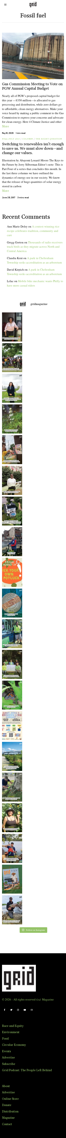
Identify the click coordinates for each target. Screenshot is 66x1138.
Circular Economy (14, 1045)
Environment (10, 1032)
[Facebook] (4, 1009)
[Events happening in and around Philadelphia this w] (11, 572)
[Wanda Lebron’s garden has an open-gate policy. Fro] (11, 817)
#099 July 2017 (11, 139)
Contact (7, 1124)
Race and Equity (13, 1026)
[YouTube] (24, 1009)
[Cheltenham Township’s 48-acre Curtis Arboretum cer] (11, 664)
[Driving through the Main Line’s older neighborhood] (11, 787)
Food (5, 1039)
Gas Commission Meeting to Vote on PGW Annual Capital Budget (32, 86)
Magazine (8, 1118)
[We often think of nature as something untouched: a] (11, 879)
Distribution (10, 1111)
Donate (6, 1105)
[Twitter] (11, 1009)
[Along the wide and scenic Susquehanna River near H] (11, 388)
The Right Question (49, 139)
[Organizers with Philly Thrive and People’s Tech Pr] (11, 449)
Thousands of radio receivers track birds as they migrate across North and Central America (35, 246)
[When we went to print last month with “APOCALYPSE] (11, 541)
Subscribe (8, 1064)
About (6, 1086)
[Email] (31, 1009)
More (5, 126)
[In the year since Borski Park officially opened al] (11, 756)
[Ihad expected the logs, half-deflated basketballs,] (11, 909)
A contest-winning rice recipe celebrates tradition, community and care (33, 230)
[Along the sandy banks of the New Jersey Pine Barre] (11, 418)
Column (27, 139)
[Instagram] (18, 1009)
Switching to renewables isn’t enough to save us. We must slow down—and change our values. (33, 148)
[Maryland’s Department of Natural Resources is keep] (11, 695)
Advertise (8, 1058)
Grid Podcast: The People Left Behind (27, 1070)
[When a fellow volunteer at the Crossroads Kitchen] (11, 326)
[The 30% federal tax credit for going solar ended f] (11, 511)
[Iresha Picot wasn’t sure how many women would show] (11, 357)
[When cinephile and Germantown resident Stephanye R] (11, 480)
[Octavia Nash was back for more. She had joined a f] (11, 848)
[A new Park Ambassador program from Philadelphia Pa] (11, 633)
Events (6, 1051)
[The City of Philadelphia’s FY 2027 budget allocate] (11, 603)
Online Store (10, 1099)
